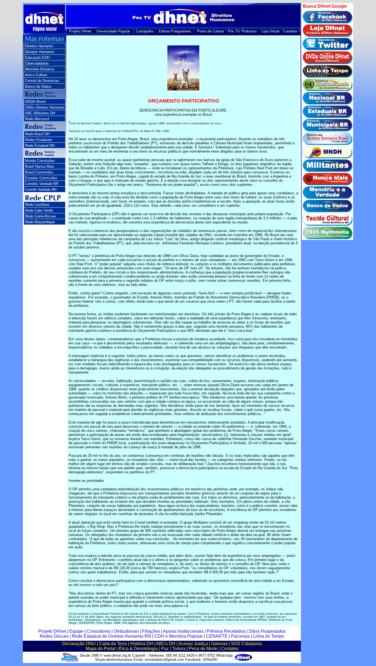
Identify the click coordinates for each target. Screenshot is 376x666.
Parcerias (240, 636)
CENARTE (217, 636)
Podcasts (249, 31)
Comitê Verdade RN (40, 189)
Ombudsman (126, 631)
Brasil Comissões (39, 172)
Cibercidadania (36, 63)
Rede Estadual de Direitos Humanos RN (111, 636)
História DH (141, 643)
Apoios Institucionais (183, 631)
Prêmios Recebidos (226, 631)
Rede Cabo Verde (39, 210)
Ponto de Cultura (210, 31)
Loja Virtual (270, 31)
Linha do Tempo (268, 636)
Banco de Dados (38, 86)
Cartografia (144, 31)
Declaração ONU (79, 643)
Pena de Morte (203, 648)
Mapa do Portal (100, 648)
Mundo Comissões (40, 161)
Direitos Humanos (39, 46)
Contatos (290, 31)
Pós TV (234, 31)
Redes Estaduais (38, 140)
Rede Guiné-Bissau (40, 216)
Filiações (151, 631)
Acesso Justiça (193, 643)
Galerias (219, 643)
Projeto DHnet (80, 31)
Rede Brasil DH (37, 134)
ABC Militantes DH (40, 113)
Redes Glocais (54, 636)
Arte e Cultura (36, 75)
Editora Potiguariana (175, 31)
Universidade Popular (113, 31)
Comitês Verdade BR (41, 184)
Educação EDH (37, 58)
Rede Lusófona (37, 205)
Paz (165, 648)
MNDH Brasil (35, 102)
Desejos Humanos (39, 52)
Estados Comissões (41, 178)
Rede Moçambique (40, 222)
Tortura (179, 648)
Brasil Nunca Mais (39, 166)
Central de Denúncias (42, 81)
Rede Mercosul (37, 119)
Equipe (76, 631)
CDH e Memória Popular (178, 636)
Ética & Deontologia (138, 648)
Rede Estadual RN (40, 145)
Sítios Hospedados (267, 631)
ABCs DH (165, 643)
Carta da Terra (113, 643)
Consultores (98, 631)
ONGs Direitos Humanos (44, 107)
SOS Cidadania (246, 643)
